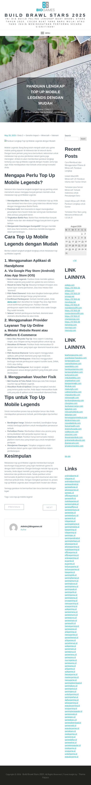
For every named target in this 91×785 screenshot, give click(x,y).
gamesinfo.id (70, 498)
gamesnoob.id (71, 714)
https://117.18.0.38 (72, 310)
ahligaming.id (70, 632)
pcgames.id (70, 563)
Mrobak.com (70, 386)
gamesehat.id (70, 742)
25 (70, 249)
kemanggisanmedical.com (76, 417)
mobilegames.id (71, 501)
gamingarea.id (71, 595)
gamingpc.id (70, 535)
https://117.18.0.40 (72, 322)
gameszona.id (71, 629)
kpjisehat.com (71, 409)
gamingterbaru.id (72, 541)
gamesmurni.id (71, 614)
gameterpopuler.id (73, 745)
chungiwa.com (71, 403)
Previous (14, 507)
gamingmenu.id (71, 586)
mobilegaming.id (72, 549)
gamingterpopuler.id (73, 711)
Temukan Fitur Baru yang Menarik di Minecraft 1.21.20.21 (75, 215)
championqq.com (72, 319)
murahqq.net (70, 302)
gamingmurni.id (71, 580)
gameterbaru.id (71, 515)
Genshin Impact (32, 135)
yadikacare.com (71, 431)
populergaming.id (72, 705)
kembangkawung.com (74, 400)
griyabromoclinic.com (74, 446)
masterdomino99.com (74, 313)
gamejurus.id (70, 651)
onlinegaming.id (71, 558)
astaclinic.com (71, 434)
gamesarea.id (70, 663)
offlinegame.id (71, 552)
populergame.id (71, 756)
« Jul (74, 260)
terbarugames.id (72, 569)
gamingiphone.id (72, 524)
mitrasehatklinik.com (74, 412)
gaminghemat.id (72, 578)
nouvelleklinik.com (73, 423)
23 (86, 245)
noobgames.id (71, 734)
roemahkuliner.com (73, 363)
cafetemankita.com (73, 392)
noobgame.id (70, 748)
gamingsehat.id (71, 697)
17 (66, 245)
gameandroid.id (71, 484)
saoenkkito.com (71, 366)
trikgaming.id (70, 532)
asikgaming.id (71, 609)
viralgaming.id (71, 708)
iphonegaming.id (72, 546)
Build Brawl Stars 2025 (45, 15)
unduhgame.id (71, 754)
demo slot (11, 302)
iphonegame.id (71, 544)
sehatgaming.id (71, 702)
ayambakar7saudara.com (75, 358)
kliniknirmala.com (72, 420)
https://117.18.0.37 (72, 316)
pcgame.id (69, 561)
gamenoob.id (70, 725)
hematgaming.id (72, 626)
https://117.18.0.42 (72, 299)
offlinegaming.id (72, 555)
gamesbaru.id (71, 720)
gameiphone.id (71, 487)
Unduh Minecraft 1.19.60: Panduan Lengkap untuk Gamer (75, 204)
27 (76, 249)
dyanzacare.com (72, 443)
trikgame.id (70, 478)
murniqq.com (70, 327)
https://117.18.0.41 (72, 305)
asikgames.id (70, 646)
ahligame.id (70, 668)
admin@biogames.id (31, 526)
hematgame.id (71, 674)
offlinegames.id (71, 495)
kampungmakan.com (74, 372)
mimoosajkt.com (72, 397)
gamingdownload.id (73, 683)
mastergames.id (72, 677)
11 (70, 242)
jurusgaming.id (71, 600)
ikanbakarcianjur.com (74, 406)
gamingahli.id (70, 592)
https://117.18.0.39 (72, 293)
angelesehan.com (72, 380)
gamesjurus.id (71, 617)
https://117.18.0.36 (72, 288)
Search (68, 135)
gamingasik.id (71, 589)
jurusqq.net (69, 296)
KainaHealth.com (72, 426)
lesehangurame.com (73, 355)
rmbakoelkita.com (72, 377)
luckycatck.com (71, 375)
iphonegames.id (71, 490)
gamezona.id (70, 657)
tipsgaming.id (70, 529)
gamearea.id (70, 666)
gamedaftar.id (71, 739)
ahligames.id (70, 640)
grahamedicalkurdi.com (75, 440)
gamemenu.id (71, 654)
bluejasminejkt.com (73, 383)
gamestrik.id (70, 518)
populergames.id (72, 728)
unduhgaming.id (72, 694)
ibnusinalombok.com (74, 437)
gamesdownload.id (73, 722)
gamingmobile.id (72, 527)
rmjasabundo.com (72, 395)
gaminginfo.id (70, 575)
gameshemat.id (71, 637)
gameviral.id (70, 737)
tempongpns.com (72, 360)
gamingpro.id (70, 691)
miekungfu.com (71, 389)
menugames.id (71, 634)
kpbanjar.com (70, 414)
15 (82, 242)
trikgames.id (70, 521)
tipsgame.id (70, 572)
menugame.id (71, 680)
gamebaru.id (70, 731)
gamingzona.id (71, 597)
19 (73, 245)
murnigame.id (71, 660)
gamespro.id (70, 717)
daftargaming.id (71, 700)
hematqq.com (71, 324)
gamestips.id (70, 512)
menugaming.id (71, 603)
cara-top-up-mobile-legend (20, 497)
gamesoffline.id (71, 507)
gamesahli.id (70, 623)
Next (50, 507)
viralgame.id (70, 751)
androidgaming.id (72, 481)
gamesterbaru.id (72, 509)
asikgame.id (70, 671)
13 (76, 242)
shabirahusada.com (73, 429)
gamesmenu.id (71, 612)
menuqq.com (70, 330)
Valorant (54, 135)
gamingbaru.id (71, 685)
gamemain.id (70, 649)
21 (79, 245)
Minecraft (45, 135)
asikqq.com (69, 285)
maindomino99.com (73, 307)
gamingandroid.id (72, 538)
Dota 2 (20, 135)
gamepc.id (69, 492)
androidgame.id (71, 475)
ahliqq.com (69, 290)
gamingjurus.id (71, 583)
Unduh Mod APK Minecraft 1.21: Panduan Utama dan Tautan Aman (75, 179)
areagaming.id (71, 606)
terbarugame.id (71, 566)
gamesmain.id (71, 620)
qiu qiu (68, 456)
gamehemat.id (71, 643)
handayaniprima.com (74, 369)
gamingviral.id (71, 688)
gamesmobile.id (71, 504)
